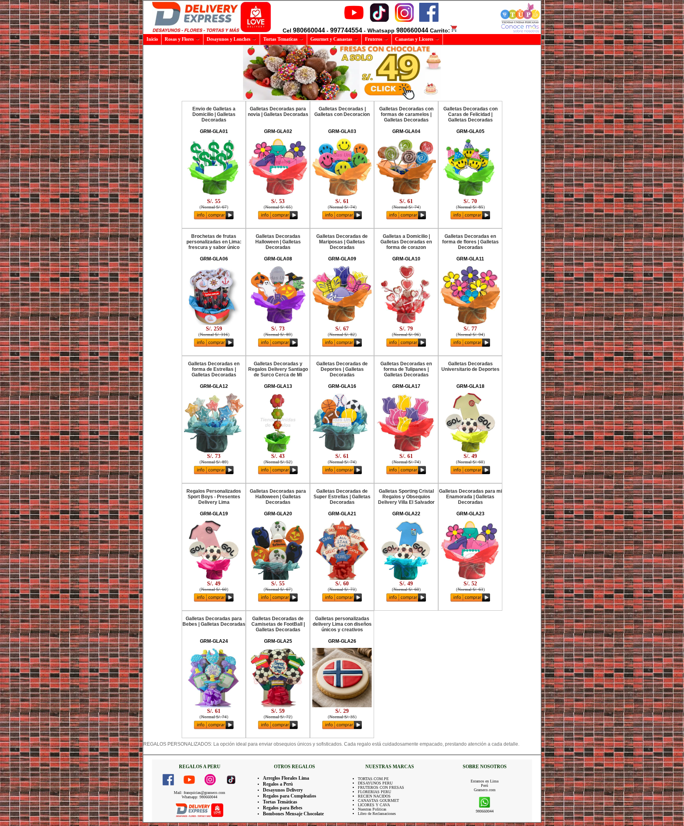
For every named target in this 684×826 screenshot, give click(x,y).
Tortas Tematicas (280, 39)
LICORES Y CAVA (374, 805)
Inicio (152, 39)
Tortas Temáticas (280, 802)
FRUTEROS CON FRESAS (381, 787)
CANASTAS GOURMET (378, 800)
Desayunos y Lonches (229, 39)
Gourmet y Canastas (331, 39)
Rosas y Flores (179, 39)
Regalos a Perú (278, 784)
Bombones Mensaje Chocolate (293, 814)
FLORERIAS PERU (374, 792)
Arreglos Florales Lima (286, 778)
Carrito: (440, 30)
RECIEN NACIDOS (374, 796)
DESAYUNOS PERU (375, 783)
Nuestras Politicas (372, 809)
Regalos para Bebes (282, 808)
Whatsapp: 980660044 (199, 797)
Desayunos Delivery (283, 790)
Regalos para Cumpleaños (289, 796)
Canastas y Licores (414, 39)
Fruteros (373, 39)
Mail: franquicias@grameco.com (199, 792)
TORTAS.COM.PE (373, 779)
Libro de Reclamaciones (377, 813)
